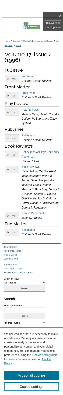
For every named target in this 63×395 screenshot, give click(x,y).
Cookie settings (42, 355)
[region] (31, 361)
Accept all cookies (32, 375)
